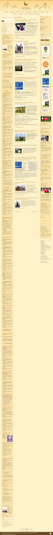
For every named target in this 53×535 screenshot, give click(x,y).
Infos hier (45, 205)
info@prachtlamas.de (5, 57)
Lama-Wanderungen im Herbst (21, 41)
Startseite (6, 12)
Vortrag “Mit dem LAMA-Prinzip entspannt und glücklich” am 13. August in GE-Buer (25, 60)
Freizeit (22, 12)
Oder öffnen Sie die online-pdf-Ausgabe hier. (30, 89)
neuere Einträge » (34, 211)
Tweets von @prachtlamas (5, 521)
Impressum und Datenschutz (23, 531)
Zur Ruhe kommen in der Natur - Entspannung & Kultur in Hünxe (7, 218)
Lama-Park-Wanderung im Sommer (6, 117)
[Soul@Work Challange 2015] (45, 55)
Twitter (43, 20)
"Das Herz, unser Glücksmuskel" (45, 187)
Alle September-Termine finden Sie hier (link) (7, 334)
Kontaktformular (44, 261)
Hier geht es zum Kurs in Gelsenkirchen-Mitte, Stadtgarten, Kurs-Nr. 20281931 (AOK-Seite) (46, 166)
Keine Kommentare (22, 38)
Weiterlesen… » (17, 36)
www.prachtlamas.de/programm (7, 77)
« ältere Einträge (18, 211)
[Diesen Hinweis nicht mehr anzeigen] (50, 534)
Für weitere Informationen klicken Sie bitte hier (9, 534)
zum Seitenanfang (31, 531)
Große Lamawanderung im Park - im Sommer (7, 347)
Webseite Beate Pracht (45, 27)
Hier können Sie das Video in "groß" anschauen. (45, 124)
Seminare (35, 12)
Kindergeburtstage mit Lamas (45, 134)
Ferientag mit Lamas (5, 170)
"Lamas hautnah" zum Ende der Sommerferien (7, 189)
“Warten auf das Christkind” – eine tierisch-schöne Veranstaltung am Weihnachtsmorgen (25, 20)
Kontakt (15, 13)
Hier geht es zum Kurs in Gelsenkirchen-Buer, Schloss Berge (45, 174)
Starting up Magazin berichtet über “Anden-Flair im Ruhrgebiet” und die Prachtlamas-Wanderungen (26, 131)
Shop (25, 13)
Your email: (42, 35)
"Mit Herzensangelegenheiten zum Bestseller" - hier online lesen (46, 212)
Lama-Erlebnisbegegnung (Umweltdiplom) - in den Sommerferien (6, 93)
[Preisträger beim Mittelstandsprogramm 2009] (45, 91)
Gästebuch (45, 229)
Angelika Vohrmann (44, 231)
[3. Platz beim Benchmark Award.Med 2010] (45, 76)
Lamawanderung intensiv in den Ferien (7, 294)
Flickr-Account (4, 526)
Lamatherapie (12, 12)
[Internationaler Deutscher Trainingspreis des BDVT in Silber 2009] (45, 85)
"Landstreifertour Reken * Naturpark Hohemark (6, 434)
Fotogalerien (4, 525)
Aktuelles (3, 27)
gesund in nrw (41, 12)
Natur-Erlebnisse (28, 12)
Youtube (43, 21)
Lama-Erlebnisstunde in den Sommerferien (7, 161)
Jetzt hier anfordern (5, 515)
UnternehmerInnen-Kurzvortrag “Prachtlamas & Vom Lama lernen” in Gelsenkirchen (26, 198)
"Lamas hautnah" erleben (6, 104)
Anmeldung (20, 13)
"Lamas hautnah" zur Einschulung (6, 203)
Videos (3, 32)
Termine (47, 12)
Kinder (18, 12)
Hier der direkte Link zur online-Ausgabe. (30, 87)
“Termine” (10, 62)
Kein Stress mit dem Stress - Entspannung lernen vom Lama (7, 395)
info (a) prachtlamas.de (5, 447)
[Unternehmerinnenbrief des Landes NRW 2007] (45, 112)
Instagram (43, 23)
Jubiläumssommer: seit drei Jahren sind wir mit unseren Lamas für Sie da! (25, 103)
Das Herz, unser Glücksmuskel (33, 13)
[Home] (26, 10)
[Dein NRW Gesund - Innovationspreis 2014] (45, 59)
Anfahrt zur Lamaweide (45, 262)
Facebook (43, 19)
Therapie (3, 31)
